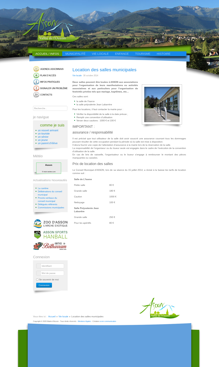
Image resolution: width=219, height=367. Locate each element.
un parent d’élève (48, 143)
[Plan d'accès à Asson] (50, 75)
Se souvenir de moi (49, 279)
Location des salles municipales (104, 69)
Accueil (51, 316)
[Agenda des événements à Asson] (50, 69)
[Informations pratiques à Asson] (50, 81)
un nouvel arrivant (48, 130)
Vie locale (100, 53)
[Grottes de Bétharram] (50, 245)
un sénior (43, 136)
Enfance (122, 53)
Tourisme (142, 53)
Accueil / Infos (47, 53)
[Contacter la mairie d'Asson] (50, 94)
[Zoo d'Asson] (50, 223)
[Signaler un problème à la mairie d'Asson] (50, 88)
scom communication (108, 321)
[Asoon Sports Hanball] (50, 234)
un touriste (44, 133)
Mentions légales (84, 321)
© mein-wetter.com (48, 172)
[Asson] (49, 42)
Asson (48, 165)
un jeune (43, 140)
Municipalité (75, 53)
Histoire (163, 53)
